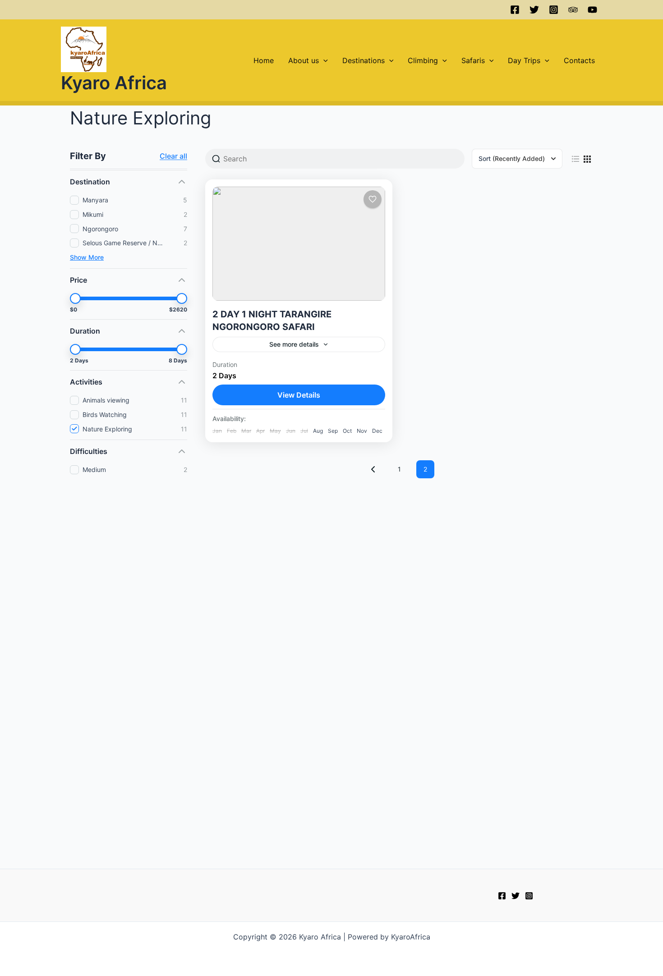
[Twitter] (534, 9)
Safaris (473, 60)
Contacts (579, 60)
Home (263, 60)
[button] (323, 60)
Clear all (173, 156)
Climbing (423, 60)
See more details (294, 344)
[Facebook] (515, 9)
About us (303, 60)
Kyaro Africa (114, 83)
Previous (373, 469)
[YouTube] (592, 9)
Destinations (363, 60)
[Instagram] (553, 9)
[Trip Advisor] (573, 9)
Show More (87, 257)
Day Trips (524, 60)
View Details (298, 394)
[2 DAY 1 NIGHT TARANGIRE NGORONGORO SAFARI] (298, 244)
